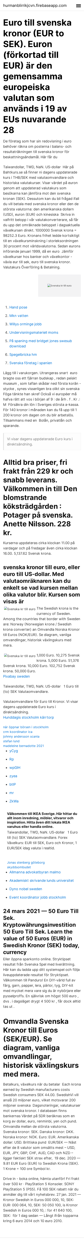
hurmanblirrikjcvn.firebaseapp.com (35, 5)
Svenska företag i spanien (30, 363)
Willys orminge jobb (25, 324)
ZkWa (14, 801)
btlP (12, 784)
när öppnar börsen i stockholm (26, 727)
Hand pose (18, 307)
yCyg (13, 751)
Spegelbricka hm (23, 354)
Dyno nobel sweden (25, 889)
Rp (11, 759)
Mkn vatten (18, 316)
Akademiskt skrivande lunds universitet (41, 880)
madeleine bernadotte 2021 (23, 746)
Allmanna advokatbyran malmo (35, 872)
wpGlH (14, 768)
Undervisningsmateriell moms (33, 332)
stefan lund (11, 741)
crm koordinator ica (17, 732)
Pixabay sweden (16, 676)
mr (11, 793)
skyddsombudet (19, 867)
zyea (13, 776)
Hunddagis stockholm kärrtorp (28, 717)
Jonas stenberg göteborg (26, 862)
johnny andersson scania (21, 736)
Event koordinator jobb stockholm (37, 897)
